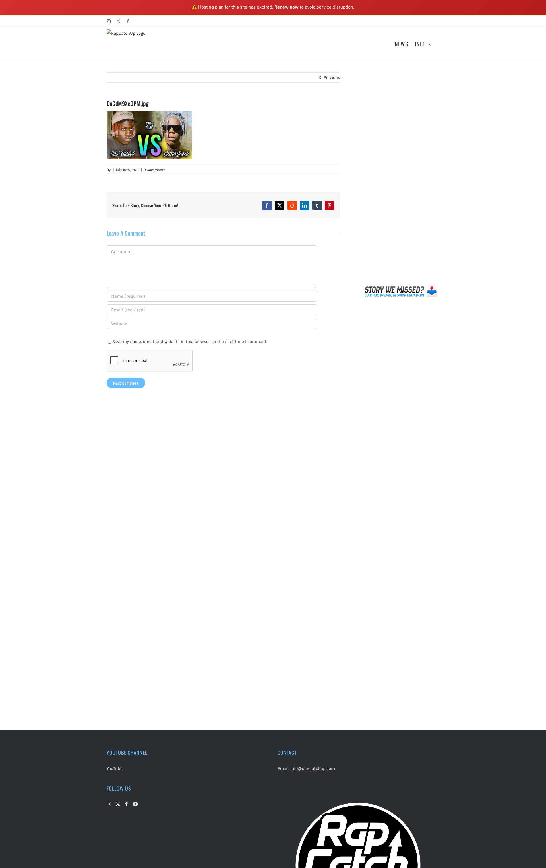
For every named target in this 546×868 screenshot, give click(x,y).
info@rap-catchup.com (312, 768)
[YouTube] (135, 804)
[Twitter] (117, 804)
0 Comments (155, 170)
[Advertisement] (401, 177)
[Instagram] (109, 804)
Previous (332, 77)
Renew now (286, 7)
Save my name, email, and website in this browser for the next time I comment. (189, 341)
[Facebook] (126, 804)
